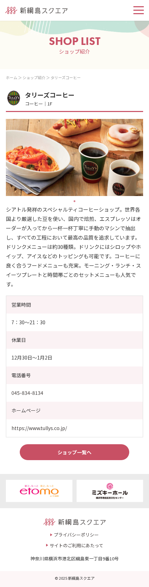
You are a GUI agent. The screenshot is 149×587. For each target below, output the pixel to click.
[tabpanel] (74, 157)
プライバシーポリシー (76, 534)
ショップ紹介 (34, 77)
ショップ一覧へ (74, 452)
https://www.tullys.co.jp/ (39, 428)
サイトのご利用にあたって (76, 545)
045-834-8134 (27, 392)
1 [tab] (74, 201)
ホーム (11, 77)
